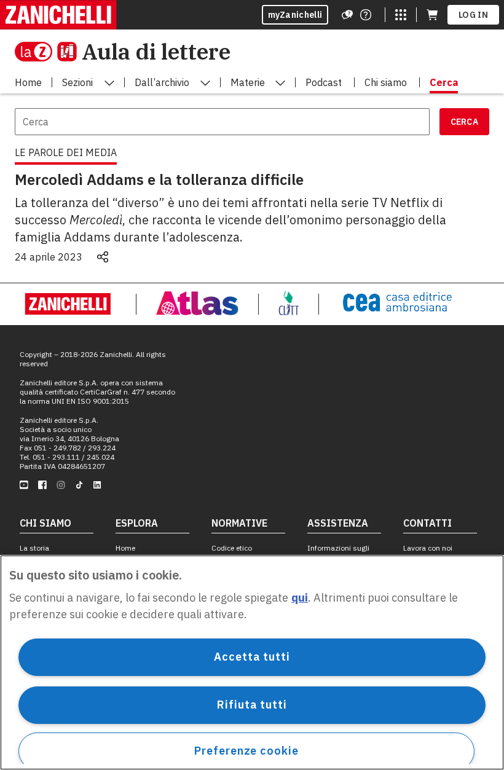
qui (299, 598)
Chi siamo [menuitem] (385, 82)
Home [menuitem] (28, 82)
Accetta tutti (252, 657)
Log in (473, 14)
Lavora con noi (427, 547)
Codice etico (231, 547)
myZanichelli (295, 14)
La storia (34, 547)
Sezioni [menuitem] (77, 82)
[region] (252, 662)
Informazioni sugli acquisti (338, 552)
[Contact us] (365, 14)
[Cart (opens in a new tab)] (432, 14)
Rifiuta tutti (252, 704)
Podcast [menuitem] (323, 82)
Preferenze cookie (246, 751)
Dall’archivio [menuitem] (162, 82)
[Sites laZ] (400, 15)
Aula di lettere (156, 51)
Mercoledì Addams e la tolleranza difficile (159, 179)
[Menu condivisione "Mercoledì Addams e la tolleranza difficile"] (102, 256)
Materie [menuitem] (247, 82)
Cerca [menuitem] (444, 82)
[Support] (347, 14)
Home (125, 547)
